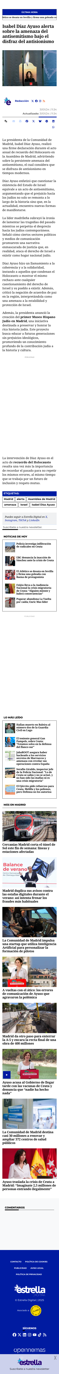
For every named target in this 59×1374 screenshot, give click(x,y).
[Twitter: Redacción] (32, 101)
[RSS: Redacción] (44, 101)
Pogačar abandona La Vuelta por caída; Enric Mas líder (33, 600)
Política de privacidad (29, 1274)
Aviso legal (37, 1268)
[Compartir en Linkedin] (53, 121)
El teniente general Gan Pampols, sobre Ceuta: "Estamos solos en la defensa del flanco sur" (33, 743)
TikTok (22, 520)
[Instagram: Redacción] (40, 101)
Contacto (15, 1262)
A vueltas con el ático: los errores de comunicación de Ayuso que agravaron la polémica (27, 993)
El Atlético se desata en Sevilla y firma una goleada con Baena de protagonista (34, 574)
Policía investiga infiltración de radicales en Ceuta (33, 545)
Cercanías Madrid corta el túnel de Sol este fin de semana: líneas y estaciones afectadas (28, 848)
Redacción (22, 101)
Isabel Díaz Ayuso (43, 504)
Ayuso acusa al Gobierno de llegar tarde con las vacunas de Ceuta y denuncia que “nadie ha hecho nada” (28, 1087)
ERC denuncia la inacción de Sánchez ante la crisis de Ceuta (35, 559)
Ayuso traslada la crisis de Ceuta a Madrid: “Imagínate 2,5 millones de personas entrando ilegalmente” (29, 1185)
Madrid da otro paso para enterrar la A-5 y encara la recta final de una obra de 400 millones (29, 1039)
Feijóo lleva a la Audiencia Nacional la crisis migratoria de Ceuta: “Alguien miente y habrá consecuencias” (33, 589)
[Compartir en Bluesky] (40, 121)
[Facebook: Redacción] (36, 101)
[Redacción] (7, 101)
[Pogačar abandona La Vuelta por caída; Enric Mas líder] (10, 602)
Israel (24, 504)
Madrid (8, 499)
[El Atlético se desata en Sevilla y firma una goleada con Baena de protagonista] (10, 574)
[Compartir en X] (33, 121)
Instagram (11, 520)
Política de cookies (36, 1262)
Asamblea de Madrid (41, 499)
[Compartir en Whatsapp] (53, 127)
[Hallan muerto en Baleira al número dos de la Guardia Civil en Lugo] (10, 728)
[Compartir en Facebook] (27, 121)
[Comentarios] (6, 121)
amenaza (10, 504)
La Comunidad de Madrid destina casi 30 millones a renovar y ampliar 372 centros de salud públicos (27, 1137)
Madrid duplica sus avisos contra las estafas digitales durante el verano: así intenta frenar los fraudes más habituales (27, 895)
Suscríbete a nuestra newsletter (22, 527)
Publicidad (20, 1268)
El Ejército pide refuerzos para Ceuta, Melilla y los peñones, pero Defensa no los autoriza (35, 789)
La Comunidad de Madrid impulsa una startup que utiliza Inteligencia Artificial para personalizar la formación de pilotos (29, 945)
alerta (21, 499)
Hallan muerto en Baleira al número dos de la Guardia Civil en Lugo (33, 727)
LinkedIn (34, 520)
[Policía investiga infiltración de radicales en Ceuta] (10, 547)
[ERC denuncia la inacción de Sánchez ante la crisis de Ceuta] (10, 560)
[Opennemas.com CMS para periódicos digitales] (29, 1353)
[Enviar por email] (13, 121)
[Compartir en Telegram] (46, 121)
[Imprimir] (20, 121)
